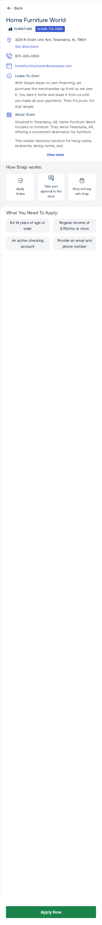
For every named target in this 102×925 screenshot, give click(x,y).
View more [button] (55, 155)
